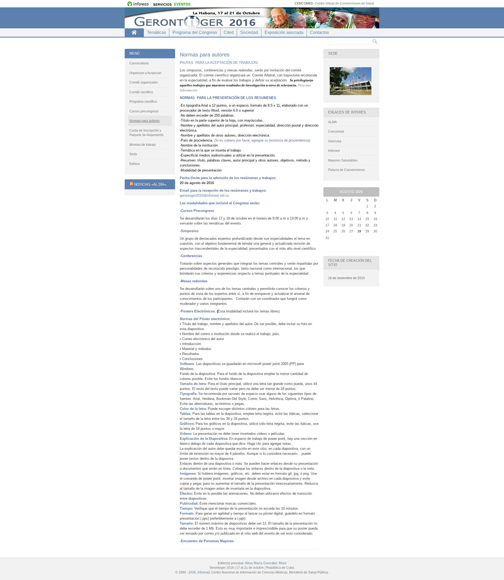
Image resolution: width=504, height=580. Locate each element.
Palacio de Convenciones (346, 170)
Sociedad (249, 32)
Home (134, 32)
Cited (229, 32)
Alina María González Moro (265, 563)
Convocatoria (139, 63)
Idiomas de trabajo (142, 145)
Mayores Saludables (343, 160)
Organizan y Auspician (145, 73)
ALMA (332, 122)
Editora (134, 164)
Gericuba (334, 141)
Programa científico (143, 101)
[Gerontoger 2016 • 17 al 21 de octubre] (252, 17)
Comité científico (141, 92)
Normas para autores (144, 121)
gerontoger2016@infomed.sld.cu (204, 195)
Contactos (319, 32)
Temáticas (156, 32)
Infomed (334, 151)
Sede (133, 154)
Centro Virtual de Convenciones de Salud (344, 3)
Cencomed (336, 131)
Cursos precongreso (144, 111)
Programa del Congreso (194, 32)
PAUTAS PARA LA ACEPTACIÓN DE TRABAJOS (218, 63)
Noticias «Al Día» (150, 184)
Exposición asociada (284, 32)
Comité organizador (143, 82)
